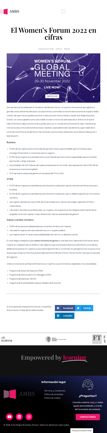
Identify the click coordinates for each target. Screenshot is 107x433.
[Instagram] (28, 416)
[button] (63, 11)
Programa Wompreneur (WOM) (22, 279)
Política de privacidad (53, 394)
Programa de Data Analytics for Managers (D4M (30, 275)
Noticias (67, 49)
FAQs (92, 402)
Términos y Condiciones (54, 390)
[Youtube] (9, 416)
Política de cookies (52, 398)
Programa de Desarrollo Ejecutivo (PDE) (26, 271)
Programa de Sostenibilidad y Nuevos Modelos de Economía (35, 283)
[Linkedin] (19, 416)
